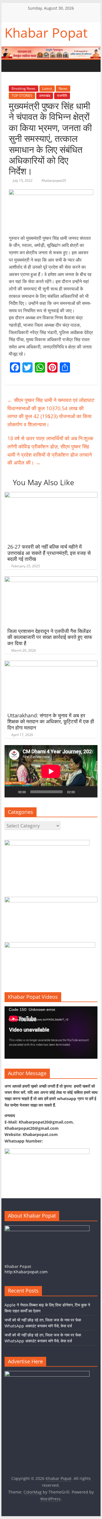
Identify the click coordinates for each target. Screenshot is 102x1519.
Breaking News (23, 88)
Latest (47, 88)
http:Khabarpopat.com (26, 1271)
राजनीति (62, 95)
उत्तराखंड (44, 95)
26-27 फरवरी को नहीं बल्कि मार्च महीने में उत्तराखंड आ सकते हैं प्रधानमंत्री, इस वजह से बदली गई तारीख (49, 552)
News (63, 88)
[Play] (12, 792)
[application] (51, 771)
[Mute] (81, 792)
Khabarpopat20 (54, 180)
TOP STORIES (22, 95)
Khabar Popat (46, 32)
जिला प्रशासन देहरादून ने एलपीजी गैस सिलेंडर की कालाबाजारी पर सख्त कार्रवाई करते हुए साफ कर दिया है (49, 637)
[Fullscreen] (90, 792)
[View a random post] (44, 66)
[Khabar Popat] (10, 66)
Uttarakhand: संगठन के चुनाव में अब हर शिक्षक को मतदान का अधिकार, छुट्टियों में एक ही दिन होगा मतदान (50, 721)
